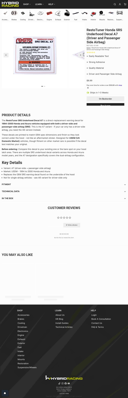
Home (88, 48)
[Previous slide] (6, 55)
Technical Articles (64, 327)
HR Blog (59, 319)
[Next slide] (80, 55)
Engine (21, 335)
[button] (105, 98)
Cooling (21, 323)
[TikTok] (59, 383)
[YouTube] (69, 383)
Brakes (21, 319)
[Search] (114, 4)
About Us (60, 315)
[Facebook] (65, 383)
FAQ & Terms (97, 327)
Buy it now (105, 105)
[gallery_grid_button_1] (44, 86)
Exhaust (21, 339)
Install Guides (62, 323)
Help (50, 4)
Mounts (21, 359)
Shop (26, 4)
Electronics (23, 331)
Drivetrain (22, 327)
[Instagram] (62, 383)
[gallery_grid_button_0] (42, 86)
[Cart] (124, 4)
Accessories (23, 315)
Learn (38, 4)
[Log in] (119, 4)
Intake (20, 351)
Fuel (20, 347)
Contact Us (96, 323)
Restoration (23, 363)
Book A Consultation (101, 319)
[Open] (5, 393)
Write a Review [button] (72, 225)
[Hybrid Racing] (10, 4)
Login (94, 315)
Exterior (21, 343)
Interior (21, 355)
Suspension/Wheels (27, 367)
